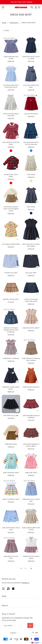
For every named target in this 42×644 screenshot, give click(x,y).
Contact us (25, 583)
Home (4, 22)
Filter (6, 30)
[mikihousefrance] (21, 7)
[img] (3, 588)
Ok (30, 625)
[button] (36, 642)
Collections (14, 22)
